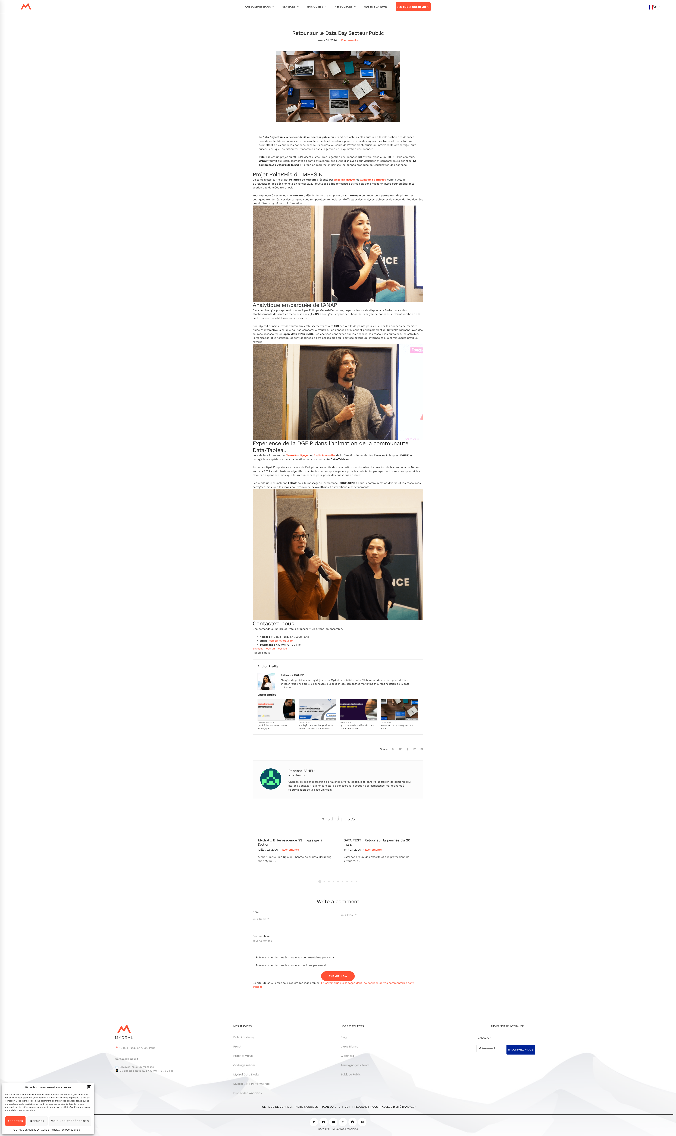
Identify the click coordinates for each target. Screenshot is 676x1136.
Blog (344, 1037)
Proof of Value (243, 1056)
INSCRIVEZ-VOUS (520, 1049)
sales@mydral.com (281, 640)
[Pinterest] (352, 1122)
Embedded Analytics (247, 1093)
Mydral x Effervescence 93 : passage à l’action (290, 842)
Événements (349, 40)
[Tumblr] (407, 749)
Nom (256, 912)
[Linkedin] (415, 749)
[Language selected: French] (654, 570)
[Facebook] (393, 749)
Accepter (15, 1121)
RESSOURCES (343, 6)
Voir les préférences (70, 1121)
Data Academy (243, 1037)
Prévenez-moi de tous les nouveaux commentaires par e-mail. (296, 957)
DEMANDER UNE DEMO (411, 7)
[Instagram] (343, 1122)
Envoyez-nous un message (270, 648)
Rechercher (484, 1038)
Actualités (290, 719)
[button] (89, 1087)
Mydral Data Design (246, 1074)
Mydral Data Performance (251, 1084)
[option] (658, 8)
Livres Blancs (349, 1047)
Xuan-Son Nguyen (297, 455)
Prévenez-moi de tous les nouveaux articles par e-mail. (291, 965)
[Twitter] (400, 749)
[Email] (422, 749)
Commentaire (261, 936)
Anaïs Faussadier (324, 455)
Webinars (331, 719)
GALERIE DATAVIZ (375, 6)
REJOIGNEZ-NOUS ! (367, 1106)
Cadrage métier (244, 1065)
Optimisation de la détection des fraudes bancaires (357, 727)
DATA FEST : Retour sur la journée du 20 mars (376, 842)
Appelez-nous (261, 652)
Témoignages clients (355, 1065)
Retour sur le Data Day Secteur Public (397, 727)
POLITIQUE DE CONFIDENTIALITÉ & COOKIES (290, 1106)
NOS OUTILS (315, 6)
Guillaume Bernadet (373, 179)
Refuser (37, 1121)
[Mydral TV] (333, 1122)
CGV (347, 1106)
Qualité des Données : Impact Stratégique (273, 727)
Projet (237, 1047)
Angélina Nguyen (344, 179)
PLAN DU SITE (331, 1106)
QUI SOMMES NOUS (258, 6)
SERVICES (288, 6)
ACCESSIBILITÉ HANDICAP (398, 1106)
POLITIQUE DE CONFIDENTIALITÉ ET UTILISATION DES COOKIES (46, 1130)
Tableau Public (351, 1074)
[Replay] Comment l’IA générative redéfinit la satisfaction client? (316, 727)
